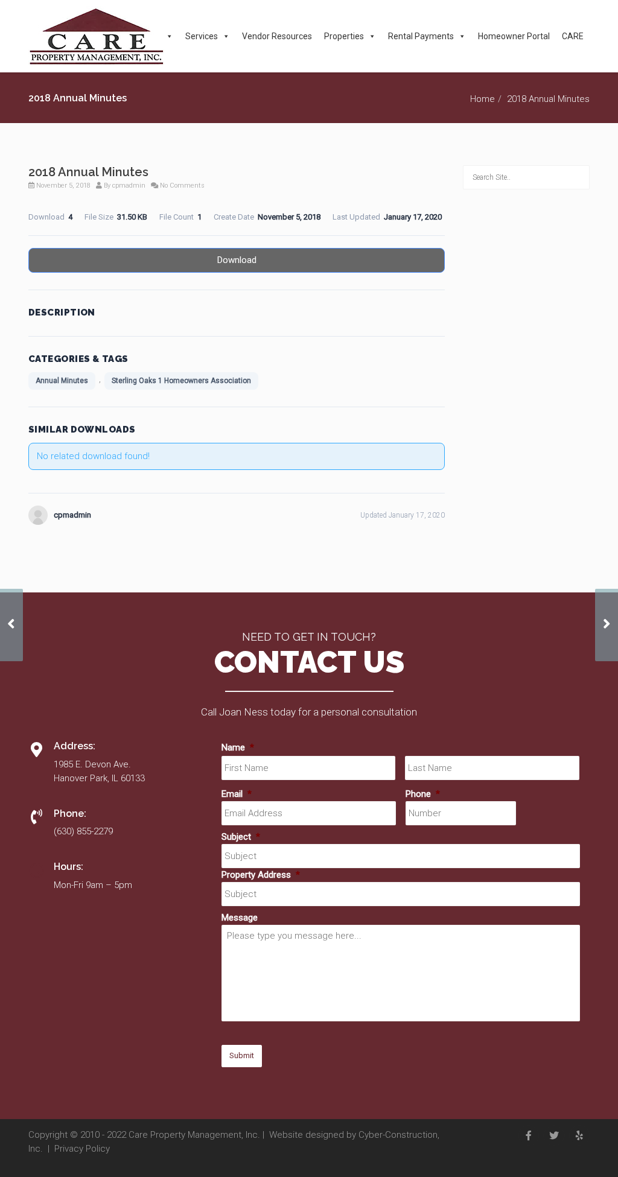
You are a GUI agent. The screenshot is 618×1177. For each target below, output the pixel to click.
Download (236, 260)
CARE (573, 36)
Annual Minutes (62, 380)
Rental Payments (421, 36)
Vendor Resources (277, 36)
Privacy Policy (82, 1148)
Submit (241, 1055)
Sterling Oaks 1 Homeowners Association (181, 380)
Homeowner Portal (514, 36)
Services (201, 36)
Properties (344, 36)
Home (482, 99)
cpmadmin (128, 185)
